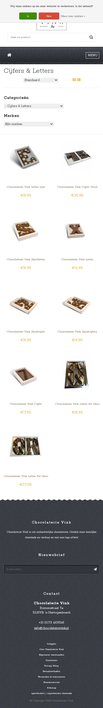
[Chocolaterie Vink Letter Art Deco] (77, 374)
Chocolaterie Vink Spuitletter (26, 259)
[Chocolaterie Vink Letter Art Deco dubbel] (26, 446)
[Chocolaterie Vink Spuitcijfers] (77, 302)
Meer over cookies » (73, 16)
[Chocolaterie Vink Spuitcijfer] (26, 302)
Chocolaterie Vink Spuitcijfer (26, 332)
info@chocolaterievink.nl (51, 628)
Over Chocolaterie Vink (52, 649)
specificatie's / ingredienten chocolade (51, 693)
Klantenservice (52, 682)
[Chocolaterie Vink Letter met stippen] (26, 157)
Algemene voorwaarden (51, 655)
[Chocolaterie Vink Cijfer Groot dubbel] (77, 157)
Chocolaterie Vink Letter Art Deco (77, 404)
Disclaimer (52, 660)
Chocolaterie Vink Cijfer (26, 404)
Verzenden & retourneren (51, 677)
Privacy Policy (51, 666)
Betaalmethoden (51, 671)
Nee (49, 16)
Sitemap (51, 688)
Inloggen (51, 644)
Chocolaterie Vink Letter (77, 259)
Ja (28, 16)
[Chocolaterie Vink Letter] (77, 229)
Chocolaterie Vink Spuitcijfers (77, 332)
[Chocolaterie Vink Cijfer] (26, 374)
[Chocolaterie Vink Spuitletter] (26, 229)
